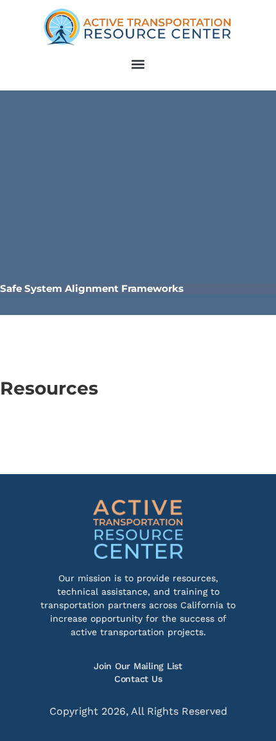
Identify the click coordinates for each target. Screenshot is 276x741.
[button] (138, 63)
